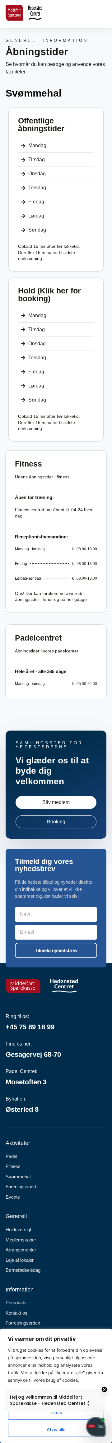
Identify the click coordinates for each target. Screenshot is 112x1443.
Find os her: (19, 1043)
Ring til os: (17, 1016)
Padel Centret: (21, 1071)
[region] (56, 1386)
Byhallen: (16, 1098)
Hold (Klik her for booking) (49, 294)
